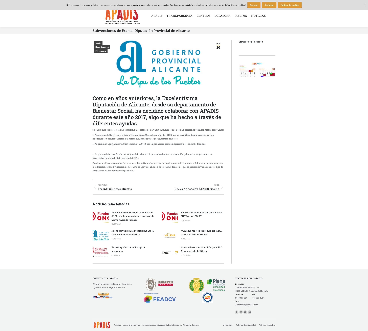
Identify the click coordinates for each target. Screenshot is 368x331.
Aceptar (254, 5)
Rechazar (269, 5)
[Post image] (101, 217)
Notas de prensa (102, 47)
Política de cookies (289, 5)
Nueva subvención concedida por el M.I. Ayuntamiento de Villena (201, 232)
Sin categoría (100, 51)
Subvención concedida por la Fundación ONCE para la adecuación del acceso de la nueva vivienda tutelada (132, 216)
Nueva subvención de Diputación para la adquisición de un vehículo (132, 232)
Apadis (98, 43)
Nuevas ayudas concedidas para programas (128, 249)
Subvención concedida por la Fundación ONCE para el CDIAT (201, 214)
